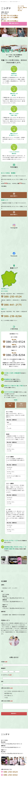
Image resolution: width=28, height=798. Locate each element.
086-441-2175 (15, 346)
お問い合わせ (15, 23)
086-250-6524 (15, 341)
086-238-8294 (15, 355)
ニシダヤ (6, 8)
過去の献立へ (14, 196)
